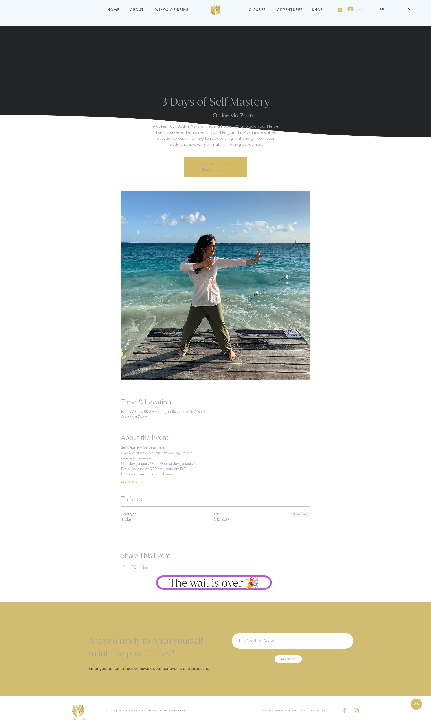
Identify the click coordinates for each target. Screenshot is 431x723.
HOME (114, 9)
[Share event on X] (134, 567)
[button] (340, 9)
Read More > (132, 482)
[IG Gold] (356, 711)
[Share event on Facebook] (123, 567)
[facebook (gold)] (344, 711)
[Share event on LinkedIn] (145, 567)
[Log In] (350, 9)
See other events (215, 170)
